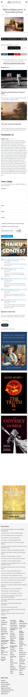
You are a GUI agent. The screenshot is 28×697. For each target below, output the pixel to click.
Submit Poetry (4, 682)
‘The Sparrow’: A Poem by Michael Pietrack (11, 575)
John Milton (12, 634)
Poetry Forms (22, 625)
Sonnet (21, 658)
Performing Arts (13, 657)
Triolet (21, 670)
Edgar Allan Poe (13, 623)
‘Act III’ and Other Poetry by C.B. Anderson (11, 535)
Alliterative (4, 624)
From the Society (3, 659)
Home (2, 6)
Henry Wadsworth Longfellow (14, 629)
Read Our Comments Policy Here (14, 63)
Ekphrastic (12, 666)
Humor (11, 671)
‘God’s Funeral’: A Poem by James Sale (10, 537)
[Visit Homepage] (14, 2)
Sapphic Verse (22, 644)
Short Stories (22, 654)
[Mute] (21, 39)
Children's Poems (13, 662)
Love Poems (13, 651)
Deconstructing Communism (4, 641)
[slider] (24, 39)
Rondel (21, 641)
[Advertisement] (14, 469)
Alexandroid (4, 622)
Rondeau (21, 636)
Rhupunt (21, 634)
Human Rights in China (13, 646)
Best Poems (4, 628)
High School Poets (14, 669)
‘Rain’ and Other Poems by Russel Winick (11, 582)
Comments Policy (5, 691)
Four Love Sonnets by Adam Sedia (9, 607)
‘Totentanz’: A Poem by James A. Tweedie (11, 556)
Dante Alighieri (13, 621)
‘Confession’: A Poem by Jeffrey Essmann (11, 561)
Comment (4, 188)
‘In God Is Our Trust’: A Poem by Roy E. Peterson (13, 558)
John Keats (12, 633)
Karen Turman (7, 259)
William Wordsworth (12, 643)
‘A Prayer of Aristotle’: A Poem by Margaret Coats (13, 573)
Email (3, 211)
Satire (20, 646)
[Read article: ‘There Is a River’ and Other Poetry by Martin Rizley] (14, 111)
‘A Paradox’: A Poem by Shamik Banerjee (11, 571)
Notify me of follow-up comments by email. (13, 223)
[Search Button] (26, 2)
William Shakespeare (12, 640)
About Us (3, 680)
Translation (22, 668)
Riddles (11, 673)
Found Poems (13, 668)
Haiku (20, 628)
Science (21, 648)
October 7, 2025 (5, 14)
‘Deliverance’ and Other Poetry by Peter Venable (13, 580)
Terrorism (21, 661)
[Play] (2, 39)
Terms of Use (4, 693)
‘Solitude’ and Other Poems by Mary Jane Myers (13, 550)
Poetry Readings (21, 631)
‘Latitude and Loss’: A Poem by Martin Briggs (12, 533)
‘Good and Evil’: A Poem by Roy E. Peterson (11, 593)
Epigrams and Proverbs (4, 648)
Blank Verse (4, 629)
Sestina (21, 650)
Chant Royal (4, 631)
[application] (14, 39)
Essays (2, 650)
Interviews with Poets (4, 653)
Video (20, 672)
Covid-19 (3, 638)
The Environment (22, 666)
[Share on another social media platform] (24, 54)
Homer (11, 631)
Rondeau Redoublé (21, 638)
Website (3, 217)
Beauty (11, 661)
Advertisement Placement (7, 690)
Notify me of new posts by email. (10, 226)
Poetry (11, 659)
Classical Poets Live (4, 634)
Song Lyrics (22, 656)
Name (3, 205)
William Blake (13, 638)
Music (6, 6)
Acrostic (3, 620)
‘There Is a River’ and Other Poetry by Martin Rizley (11, 124)
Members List (4, 686)
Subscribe (4, 325)
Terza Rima (22, 663)
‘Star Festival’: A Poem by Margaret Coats (11, 540)
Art (2, 626)
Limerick (12, 649)
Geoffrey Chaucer (14, 626)
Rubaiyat (21, 643)
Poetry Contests (23, 623)
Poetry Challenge (21, 621)
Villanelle (21, 674)
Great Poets (13, 620)
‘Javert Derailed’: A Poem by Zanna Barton (11, 588)
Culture (3, 90)
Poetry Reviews (4, 654)
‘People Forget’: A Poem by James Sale (10, 591)
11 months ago (13, 138)
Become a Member (5, 684)
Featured (3, 657)
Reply (3, 175)
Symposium (22, 660)
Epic (2, 645)
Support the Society (6, 688)
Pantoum (12, 654)
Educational (4, 643)
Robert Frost (12, 636)
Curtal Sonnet (22, 626)
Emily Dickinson (13, 625)
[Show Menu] (1, 2)
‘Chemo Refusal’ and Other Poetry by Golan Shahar (13, 577)
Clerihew (3, 636)
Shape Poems (22, 652)
